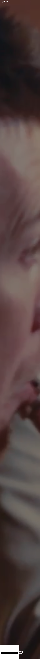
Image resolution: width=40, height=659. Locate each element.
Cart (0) (36, 1)
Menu (34, 1)
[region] (9, 652)
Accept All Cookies (9, 653)
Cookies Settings (9, 655)
